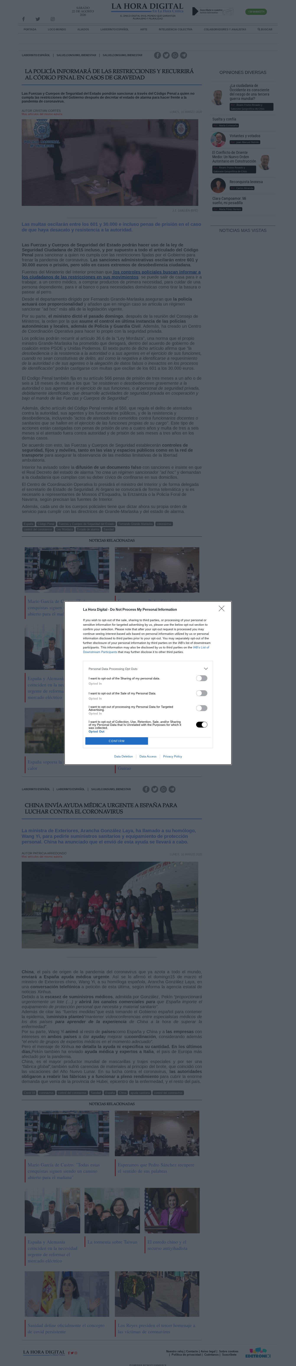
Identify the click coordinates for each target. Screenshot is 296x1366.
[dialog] (148, 683)
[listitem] (148, 668)
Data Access (148, 756)
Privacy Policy (172, 756)
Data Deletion (123, 756)
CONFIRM (117, 741)
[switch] (201, 678)
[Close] (223, 610)
